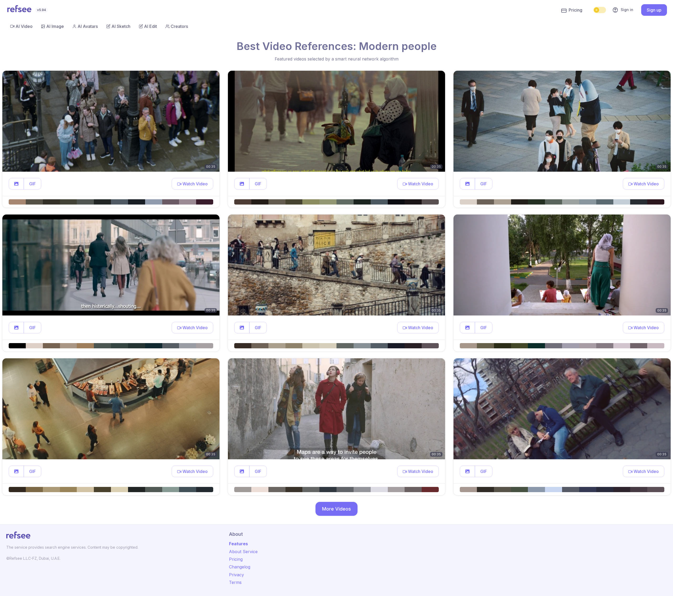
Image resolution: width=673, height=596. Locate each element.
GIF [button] (32, 183)
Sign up (654, 10)
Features (238, 543)
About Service (243, 551)
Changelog (239, 566)
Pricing (575, 10)
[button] (16, 184)
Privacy (236, 574)
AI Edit (150, 26)
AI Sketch (120, 26)
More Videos (336, 509)
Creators (179, 26)
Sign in (622, 10)
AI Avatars (88, 26)
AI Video (24, 26)
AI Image (55, 26)
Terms (235, 582)
